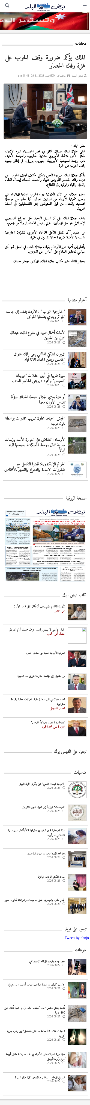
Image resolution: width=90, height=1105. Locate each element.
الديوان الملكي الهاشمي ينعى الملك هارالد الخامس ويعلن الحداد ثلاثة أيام (39, 357)
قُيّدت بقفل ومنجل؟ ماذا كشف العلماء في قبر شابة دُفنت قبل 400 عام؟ (34, 1010)
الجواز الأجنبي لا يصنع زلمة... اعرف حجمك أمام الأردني (37, 629)
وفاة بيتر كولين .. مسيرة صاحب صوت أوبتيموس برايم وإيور (35, 984)
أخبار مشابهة (77, 300)
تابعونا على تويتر (76, 929)
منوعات (81, 950)
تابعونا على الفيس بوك (70, 752)
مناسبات (80, 773)
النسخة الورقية (76, 498)
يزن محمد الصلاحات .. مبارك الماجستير (46, 853)
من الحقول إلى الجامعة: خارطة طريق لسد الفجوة (41, 676)
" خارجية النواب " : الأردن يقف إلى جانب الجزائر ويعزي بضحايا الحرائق (35, 314)
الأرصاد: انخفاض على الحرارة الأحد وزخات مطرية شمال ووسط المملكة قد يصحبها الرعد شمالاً (35, 445)
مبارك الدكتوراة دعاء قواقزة (51, 876)
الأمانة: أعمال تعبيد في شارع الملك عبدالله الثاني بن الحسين (37, 335)
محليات (61, 75)
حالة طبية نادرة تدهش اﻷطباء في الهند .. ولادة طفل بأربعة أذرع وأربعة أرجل (35, 1057)
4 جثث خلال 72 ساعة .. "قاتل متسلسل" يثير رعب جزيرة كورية (36, 1033)
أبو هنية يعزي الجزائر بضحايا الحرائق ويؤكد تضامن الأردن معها (37, 400)
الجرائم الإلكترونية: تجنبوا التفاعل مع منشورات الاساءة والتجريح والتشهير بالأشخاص (34, 467)
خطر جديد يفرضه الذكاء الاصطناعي (47, 961)
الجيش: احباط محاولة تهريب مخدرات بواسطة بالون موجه (35, 421)
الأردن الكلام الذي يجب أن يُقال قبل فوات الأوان (39, 606)
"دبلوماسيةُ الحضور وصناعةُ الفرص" (48, 722)
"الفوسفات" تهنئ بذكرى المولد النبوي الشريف (43, 807)
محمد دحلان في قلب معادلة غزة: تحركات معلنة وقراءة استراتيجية (38, 702)
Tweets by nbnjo (77, 938)
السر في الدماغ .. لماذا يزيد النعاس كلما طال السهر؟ (40, 1077)
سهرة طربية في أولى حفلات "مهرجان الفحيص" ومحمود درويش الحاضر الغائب (38, 378)
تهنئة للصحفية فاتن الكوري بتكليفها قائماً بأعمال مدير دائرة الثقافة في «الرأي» (36, 833)
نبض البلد (77, 75)
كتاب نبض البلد (74, 595)
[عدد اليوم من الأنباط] (45, 583)
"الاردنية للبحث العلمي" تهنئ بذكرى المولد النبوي (42, 784)
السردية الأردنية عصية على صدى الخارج (45, 653)
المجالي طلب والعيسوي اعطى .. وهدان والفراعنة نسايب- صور (35, 900)
